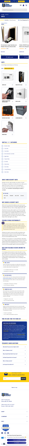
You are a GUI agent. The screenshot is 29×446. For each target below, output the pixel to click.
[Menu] (20, 5)
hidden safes (5, 330)
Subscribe (23, 378)
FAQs (5, 197)
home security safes (7, 278)
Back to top (14, 387)
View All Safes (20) (8, 68)
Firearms (11, 195)
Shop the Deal (21, 1)
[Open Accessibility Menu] (3, 223)
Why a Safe (6, 195)
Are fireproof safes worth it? (8, 364)
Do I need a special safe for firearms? (10, 357)
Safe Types (17, 195)
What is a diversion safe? (7, 361)
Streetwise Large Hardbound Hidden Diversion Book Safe (9, 45)
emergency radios (21, 334)
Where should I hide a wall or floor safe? (10, 353)
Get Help (22, 195)
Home (2, 14)
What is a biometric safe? (7, 350)
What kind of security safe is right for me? (11, 346)
